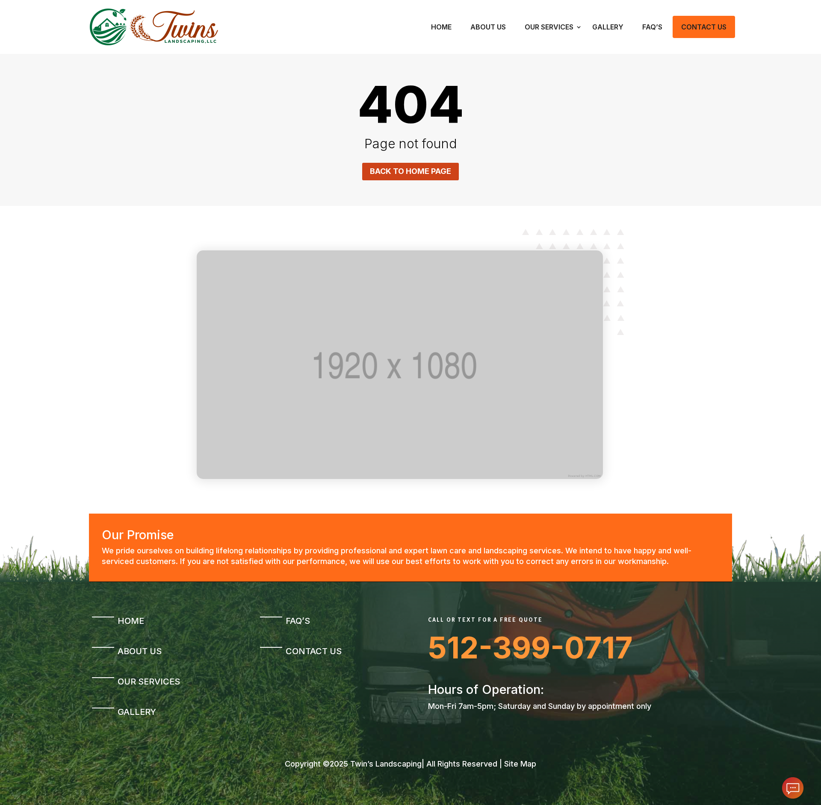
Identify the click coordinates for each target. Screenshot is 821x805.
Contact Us (703, 27)
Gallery (607, 27)
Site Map (520, 763)
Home (441, 27)
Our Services (549, 27)
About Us (488, 27)
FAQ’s (652, 27)
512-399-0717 (530, 647)
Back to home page (410, 171)
